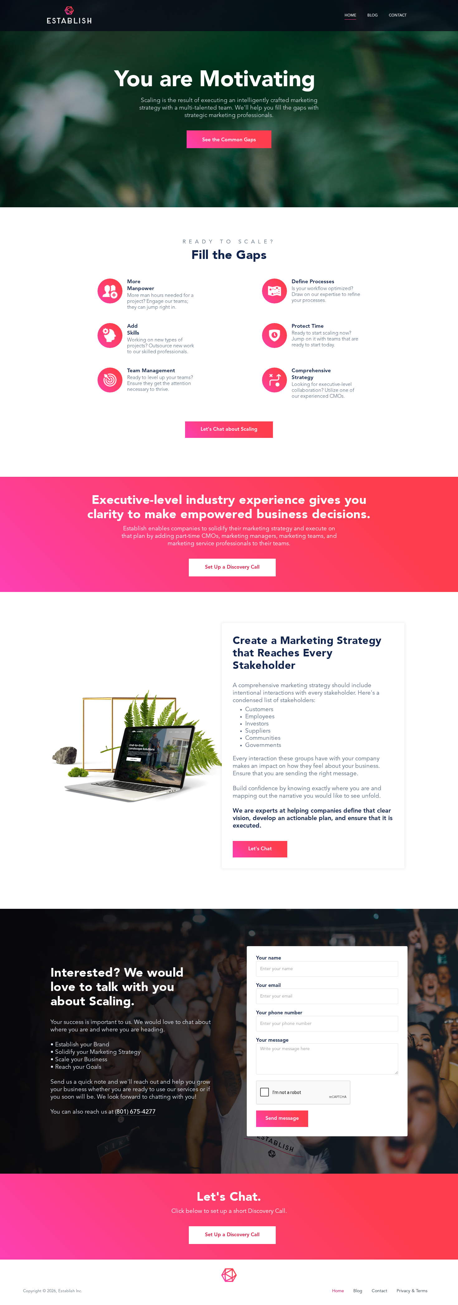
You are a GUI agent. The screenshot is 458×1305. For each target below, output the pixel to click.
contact (398, 15)
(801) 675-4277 (135, 1112)
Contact (379, 1291)
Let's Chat (260, 849)
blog (372, 15)
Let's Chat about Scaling (229, 429)
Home (350, 15)
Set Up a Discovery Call (232, 567)
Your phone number (279, 1013)
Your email (268, 985)
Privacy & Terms (412, 1291)
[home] (69, 14)
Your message (272, 1040)
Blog (357, 1291)
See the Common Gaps (229, 140)
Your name (268, 958)
